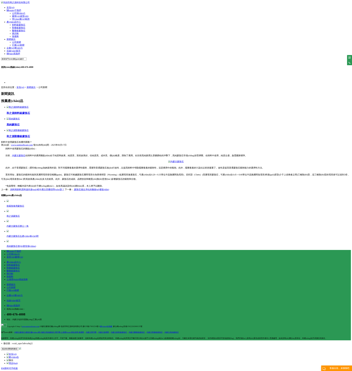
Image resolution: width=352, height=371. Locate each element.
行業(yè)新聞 (18, 45)
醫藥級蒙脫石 (18, 30)
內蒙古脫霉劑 (103, 332)
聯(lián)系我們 (13, 54)
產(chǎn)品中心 (14, 22)
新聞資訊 (11, 39)
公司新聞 (16, 42)
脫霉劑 (15, 36)
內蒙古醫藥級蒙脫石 (137, 332)
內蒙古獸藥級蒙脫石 (155, 332)
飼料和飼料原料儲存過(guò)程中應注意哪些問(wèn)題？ (37, 189)
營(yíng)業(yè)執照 (21, 19)
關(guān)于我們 (14, 10)
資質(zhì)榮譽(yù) (15, 257)
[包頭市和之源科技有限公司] (15, 2)
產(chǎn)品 (14, 357)
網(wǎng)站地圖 (106, 326)
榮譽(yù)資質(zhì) (20, 16)
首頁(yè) (10, 7)
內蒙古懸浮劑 (91, 332)
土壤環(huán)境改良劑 (17, 279)
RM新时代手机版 (9, 368)
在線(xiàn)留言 (13, 51)
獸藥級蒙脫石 (18, 28)
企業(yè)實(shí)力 (15, 48)
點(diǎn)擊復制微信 (9, 349)
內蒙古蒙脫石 (18, 155)
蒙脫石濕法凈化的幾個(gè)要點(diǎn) (91, 189)
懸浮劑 (15, 33)
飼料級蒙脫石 (18, 25)
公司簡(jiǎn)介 (18, 13)
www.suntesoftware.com (22, 145)
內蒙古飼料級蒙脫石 (119, 332)
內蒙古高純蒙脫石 (47, 332)
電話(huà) (13, 363)
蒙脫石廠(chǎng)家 (32, 332)
